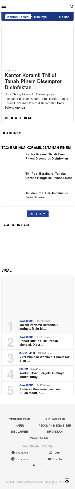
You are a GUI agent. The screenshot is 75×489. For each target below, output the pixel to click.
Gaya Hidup (26, 320)
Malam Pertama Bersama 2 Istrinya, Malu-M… (38, 326)
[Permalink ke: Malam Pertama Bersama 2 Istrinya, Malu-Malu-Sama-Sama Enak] (37, 295)
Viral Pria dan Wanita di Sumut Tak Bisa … (44, 358)
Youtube (57, 459)
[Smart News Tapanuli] (37, 6)
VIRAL (32, 353)
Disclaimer (19, 431)
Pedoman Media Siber (55, 425)
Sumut (23, 353)
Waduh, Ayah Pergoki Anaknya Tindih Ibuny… (41, 375)
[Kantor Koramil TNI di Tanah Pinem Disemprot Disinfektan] (37, 45)
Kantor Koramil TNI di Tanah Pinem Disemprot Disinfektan (33, 81)
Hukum (23, 369)
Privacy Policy (37, 438)
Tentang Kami (19, 419)
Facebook (22, 453)
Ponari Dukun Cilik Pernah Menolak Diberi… (38, 342)
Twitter (57, 453)
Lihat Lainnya (37, 214)
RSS (39, 465)
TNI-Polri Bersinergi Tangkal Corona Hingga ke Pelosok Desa (48, 175)
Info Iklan (54, 431)
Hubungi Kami (55, 419)
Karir (19, 425)
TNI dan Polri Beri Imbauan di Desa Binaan (46, 195)
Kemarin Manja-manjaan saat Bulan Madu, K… (40, 391)
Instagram (22, 459)
